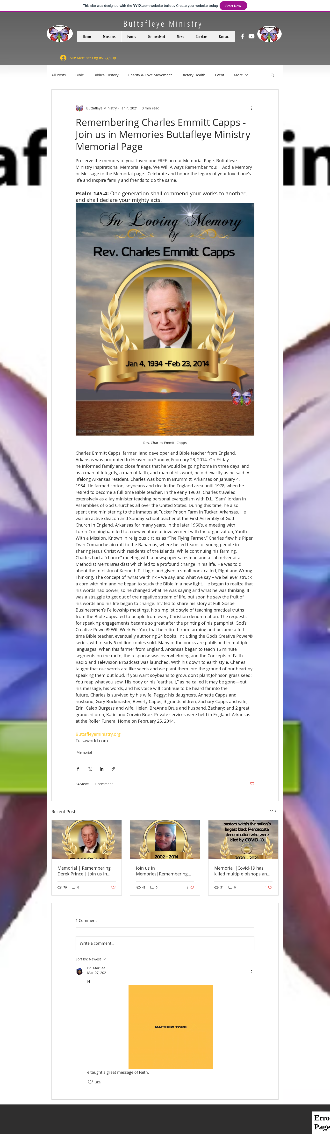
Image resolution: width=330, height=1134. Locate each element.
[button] (272, 75)
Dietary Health (193, 74)
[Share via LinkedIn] (101, 768)
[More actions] (251, 108)
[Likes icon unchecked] (90, 1082)
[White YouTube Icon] (251, 36)
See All (273, 811)
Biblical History (106, 74)
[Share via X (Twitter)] (89, 768)
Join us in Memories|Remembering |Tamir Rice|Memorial (162, 871)
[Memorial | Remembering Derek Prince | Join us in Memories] (87, 839)
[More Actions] (251, 970)
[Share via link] (113, 768)
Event (219, 74)
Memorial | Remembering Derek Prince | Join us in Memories (84, 871)
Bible (79, 74)
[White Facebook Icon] (242, 36)
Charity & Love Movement (150, 74)
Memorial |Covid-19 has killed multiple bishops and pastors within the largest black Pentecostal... (242, 871)
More (238, 74)
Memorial (84, 752)
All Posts (58, 74)
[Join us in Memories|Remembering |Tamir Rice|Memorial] (165, 839)
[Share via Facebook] (78, 768)
